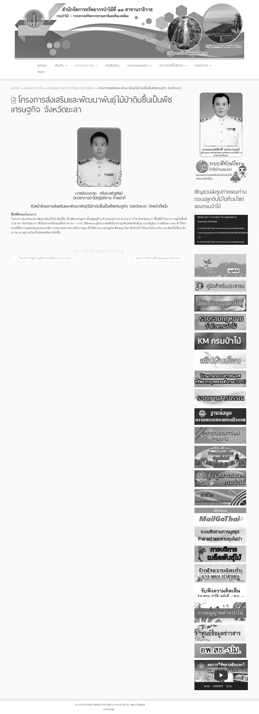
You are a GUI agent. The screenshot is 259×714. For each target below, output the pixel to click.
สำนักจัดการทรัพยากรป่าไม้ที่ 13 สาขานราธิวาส (106, 704)
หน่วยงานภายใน (85, 65)
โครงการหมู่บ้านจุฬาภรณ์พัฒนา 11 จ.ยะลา (43, 258)
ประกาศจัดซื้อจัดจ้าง (172, 65)
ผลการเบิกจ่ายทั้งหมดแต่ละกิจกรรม (159, 258)
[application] (221, 230)
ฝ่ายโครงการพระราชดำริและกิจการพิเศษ (70, 88)
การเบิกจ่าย (202, 65)
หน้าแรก (42, 65)
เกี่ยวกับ (60, 65)
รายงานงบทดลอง (138, 65)
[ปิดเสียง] (236, 686)
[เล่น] (200, 686)
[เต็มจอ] (243, 686)
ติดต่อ (41, 71)
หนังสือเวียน (112, 65)
